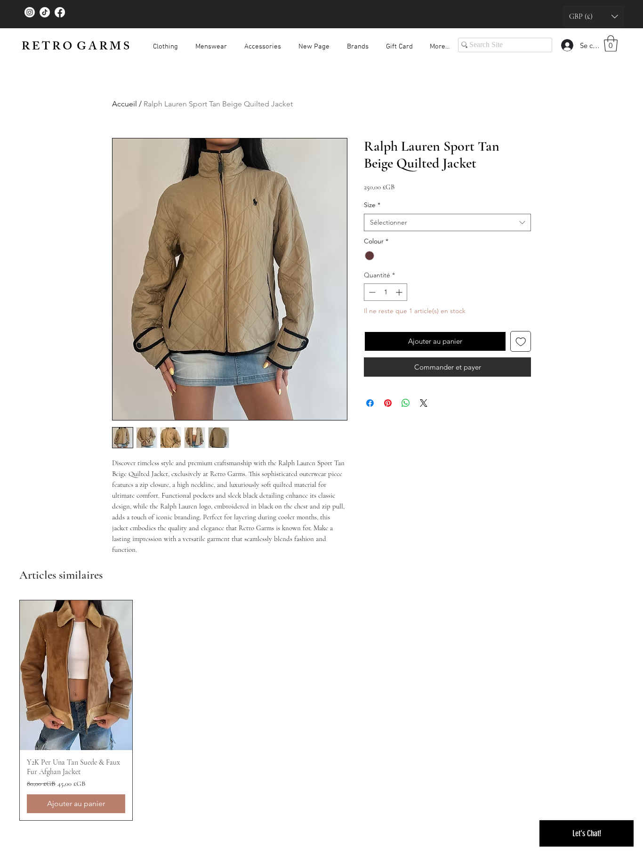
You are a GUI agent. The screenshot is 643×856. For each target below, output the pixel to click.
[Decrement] (371, 292)
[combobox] (447, 223)
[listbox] (593, 16)
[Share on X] (423, 403)
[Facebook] (60, 12)
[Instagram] (29, 12)
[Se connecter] (567, 45)
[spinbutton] (385, 292)
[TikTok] (45, 12)
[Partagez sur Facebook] (370, 403)
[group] (321, 710)
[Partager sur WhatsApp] (405, 403)
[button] (593, 16)
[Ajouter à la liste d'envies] (520, 341)
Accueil (124, 103)
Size (372, 205)
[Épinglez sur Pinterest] (388, 403)
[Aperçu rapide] (76, 675)
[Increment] (400, 292)
